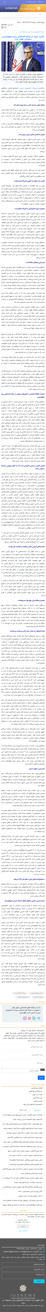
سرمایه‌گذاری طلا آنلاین (35, 1091)
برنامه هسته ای (20, 993)
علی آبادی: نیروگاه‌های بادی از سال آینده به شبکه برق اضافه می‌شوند (22, 1205)
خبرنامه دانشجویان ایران (38, 32)
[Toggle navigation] (4, 2)
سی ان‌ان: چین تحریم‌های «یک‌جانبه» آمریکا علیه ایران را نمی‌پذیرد (22, 1146)
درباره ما (9, 1305)
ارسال (41, 1077)
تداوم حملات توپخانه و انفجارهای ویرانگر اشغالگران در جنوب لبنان (23, 1142)
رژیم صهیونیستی (37, 993)
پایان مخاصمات (22, 1220)
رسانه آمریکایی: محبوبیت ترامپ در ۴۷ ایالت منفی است (25, 1155)
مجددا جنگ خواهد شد (22, 1222)
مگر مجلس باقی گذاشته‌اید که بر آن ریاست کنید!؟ (27, 1119)
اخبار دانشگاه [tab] (23, 1110)
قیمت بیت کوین (37, 1095)
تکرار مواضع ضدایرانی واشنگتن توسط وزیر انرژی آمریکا (26, 1164)
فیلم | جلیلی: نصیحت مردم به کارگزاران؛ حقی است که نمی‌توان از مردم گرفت (21, 1178)
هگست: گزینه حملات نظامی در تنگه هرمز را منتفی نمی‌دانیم (24, 1133)
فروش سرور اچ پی (36, 1088)
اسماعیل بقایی (23, 997)
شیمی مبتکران (38, 1101)
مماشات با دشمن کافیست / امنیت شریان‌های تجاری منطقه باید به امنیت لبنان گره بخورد (21, 1115)
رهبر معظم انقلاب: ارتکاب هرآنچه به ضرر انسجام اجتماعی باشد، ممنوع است (21, 1124)
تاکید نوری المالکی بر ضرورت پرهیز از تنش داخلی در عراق (25, 1151)
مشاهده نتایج (23, 1231)
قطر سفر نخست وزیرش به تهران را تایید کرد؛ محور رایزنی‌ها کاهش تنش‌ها (21, 1169)
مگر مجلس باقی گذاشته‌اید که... (32, 2)
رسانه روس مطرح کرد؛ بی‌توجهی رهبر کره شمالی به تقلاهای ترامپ (22, 1200)
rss (14, 1305)
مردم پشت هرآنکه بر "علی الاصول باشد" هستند (28, 1182)
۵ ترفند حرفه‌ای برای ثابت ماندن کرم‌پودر (30, 1196)
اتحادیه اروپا (38, 997)
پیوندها (18, 1305)
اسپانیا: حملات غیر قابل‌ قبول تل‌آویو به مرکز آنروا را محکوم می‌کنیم (22, 1128)
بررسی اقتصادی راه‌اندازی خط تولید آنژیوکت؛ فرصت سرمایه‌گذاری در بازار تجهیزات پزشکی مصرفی (21, 1187)
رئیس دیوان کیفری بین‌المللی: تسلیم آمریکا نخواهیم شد (25, 1160)
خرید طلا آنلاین (37, 1098)
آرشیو (4, 1305)
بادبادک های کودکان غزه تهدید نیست (31, 1173)
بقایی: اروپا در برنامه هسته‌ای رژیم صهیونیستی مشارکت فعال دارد (23, 38)
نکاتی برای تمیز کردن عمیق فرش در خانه (30, 1191)
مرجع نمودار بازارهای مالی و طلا (32, 1104)
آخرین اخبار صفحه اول (25, 32)
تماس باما (25, 1305)
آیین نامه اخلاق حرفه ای (36, 1305)
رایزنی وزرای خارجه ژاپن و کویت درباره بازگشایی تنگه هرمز (25, 1137)
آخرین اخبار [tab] (37, 1110)
